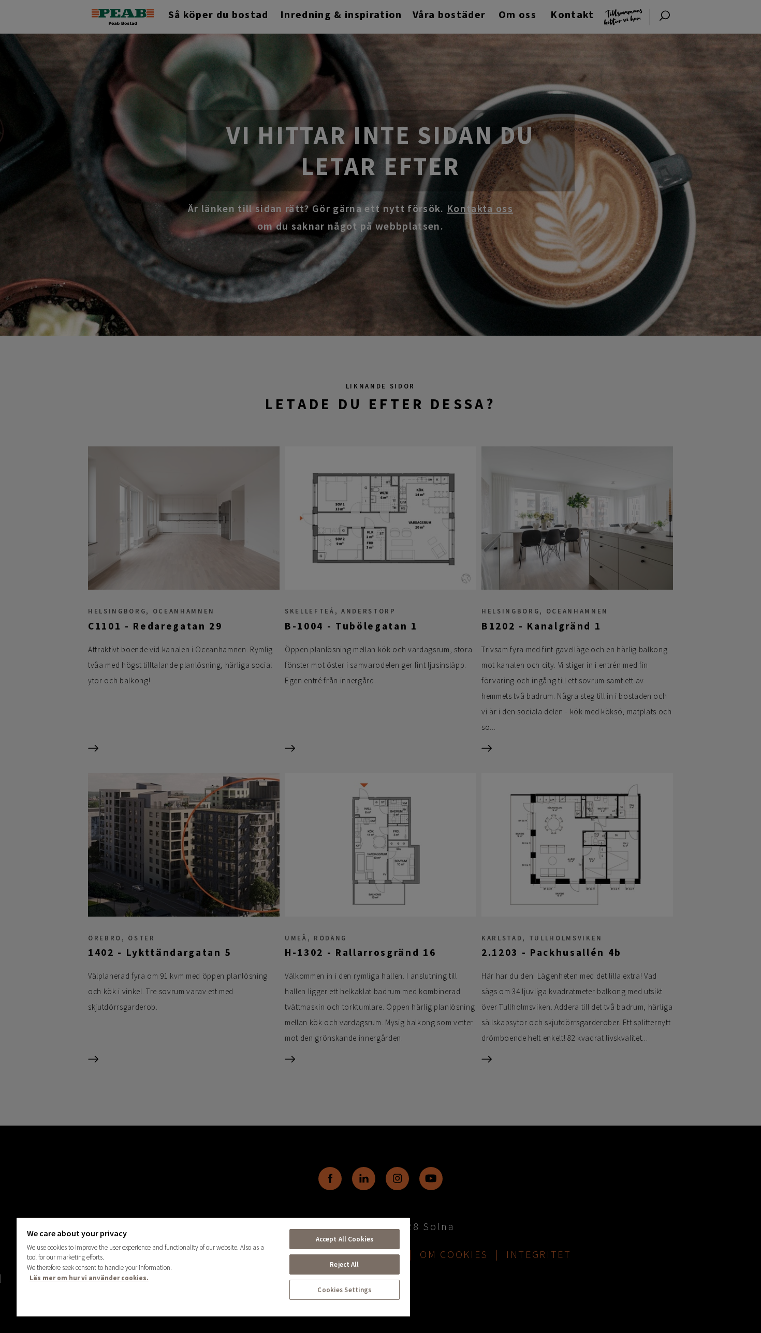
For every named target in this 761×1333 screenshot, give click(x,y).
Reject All (344, 1264)
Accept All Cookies (344, 1239)
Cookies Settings (344, 1289)
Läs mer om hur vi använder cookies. (89, 1278)
